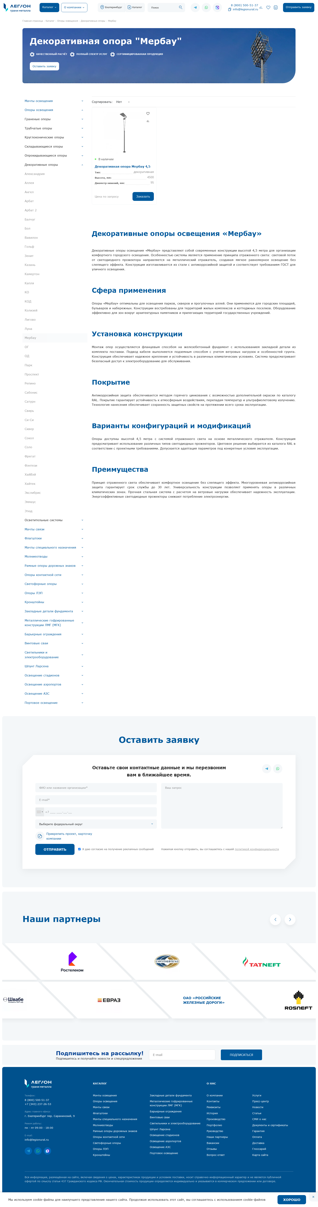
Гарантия (258, 1131)
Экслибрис (33, 492)
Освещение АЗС (37, 693)
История (212, 1113)
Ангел (29, 192)
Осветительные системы (44, 520)
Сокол (29, 438)
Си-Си (29, 420)
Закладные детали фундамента (49, 611)
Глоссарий (259, 1148)
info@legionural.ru (245, 9)
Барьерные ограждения (43, 634)
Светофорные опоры (41, 583)
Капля (29, 283)
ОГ (27, 347)
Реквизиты (213, 1107)
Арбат (29, 201)
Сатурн (30, 401)
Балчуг (30, 219)
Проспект (32, 374)
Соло (28, 447)
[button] (275, 919)
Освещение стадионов (42, 675)
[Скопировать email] (229, 9)
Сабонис (31, 392)
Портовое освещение (41, 702)
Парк (28, 365)
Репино (30, 383)
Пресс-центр (260, 1101)
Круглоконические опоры (44, 137)
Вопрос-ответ (216, 1154)
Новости (257, 1107)
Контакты (213, 1101)
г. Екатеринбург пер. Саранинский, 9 (50, 1116)
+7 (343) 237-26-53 (38, 1104)
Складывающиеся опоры (44, 146)
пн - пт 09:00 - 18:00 (39, 1127)
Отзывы (212, 1148)
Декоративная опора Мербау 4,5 (122, 166)
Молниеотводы (36, 556)
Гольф (29, 246)
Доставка (258, 1143)
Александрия (35, 174)
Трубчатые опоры (38, 128)
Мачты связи (34, 529)
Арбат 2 (31, 210)
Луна (28, 328)
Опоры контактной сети (43, 574)
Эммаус (30, 502)
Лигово (30, 319)
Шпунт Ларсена (37, 666)
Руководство (215, 1131)
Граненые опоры (38, 119)
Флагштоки (33, 538)
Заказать (143, 196)
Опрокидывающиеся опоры (46, 155)
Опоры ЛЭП (34, 593)
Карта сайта (260, 1154)
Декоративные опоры (41, 164)
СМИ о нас (259, 1119)
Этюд (28, 511)
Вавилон (31, 237)
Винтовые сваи (36, 643)
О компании (215, 1095)
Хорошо (291, 1200)
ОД (27, 356)
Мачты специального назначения (50, 547)
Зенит (29, 255)
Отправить (55, 849)
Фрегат (30, 456)
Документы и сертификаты (270, 1125)
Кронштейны (34, 602)
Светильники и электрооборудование (42, 655)
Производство (216, 1119)
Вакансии (213, 1143)
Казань (30, 264)
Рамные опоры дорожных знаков (50, 565)
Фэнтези (31, 465)
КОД (28, 301)
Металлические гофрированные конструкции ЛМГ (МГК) (49, 623)
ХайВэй (30, 474)
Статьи (256, 1113)
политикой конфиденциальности (257, 849)
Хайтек (30, 483)
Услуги (256, 1095)
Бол (27, 228)
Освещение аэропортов (43, 684)
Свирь (29, 410)
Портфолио (214, 1125)
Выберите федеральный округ (61, 824)
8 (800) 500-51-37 (244, 5)
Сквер (29, 429)
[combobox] (40, 811)
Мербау (30, 337)
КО (27, 292)
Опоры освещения (39, 110)
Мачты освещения (39, 101)
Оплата (257, 1136)
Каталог (137, 7)
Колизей (31, 310)
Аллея (29, 183)
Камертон (32, 274)
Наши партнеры (217, 1136)
